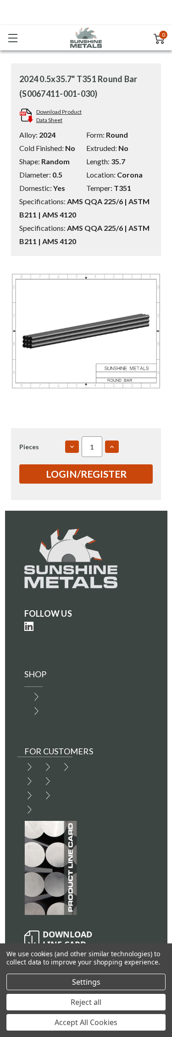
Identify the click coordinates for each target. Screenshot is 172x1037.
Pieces (29, 447)
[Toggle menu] (12, 37)
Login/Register (86, 473)
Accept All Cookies (86, 1022)
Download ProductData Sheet (59, 115)
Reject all (86, 1002)
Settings (86, 982)
